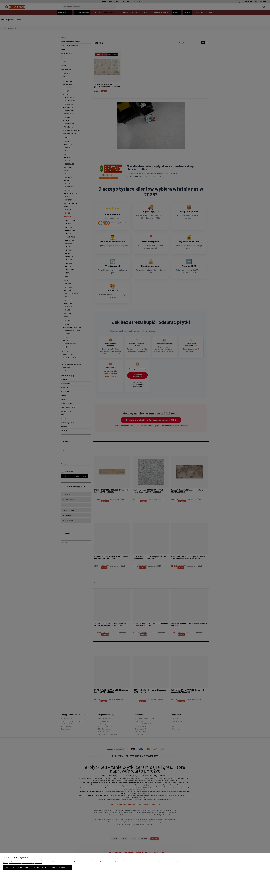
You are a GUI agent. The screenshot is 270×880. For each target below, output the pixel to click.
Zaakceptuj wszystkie (60, 867)
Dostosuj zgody (40, 867)
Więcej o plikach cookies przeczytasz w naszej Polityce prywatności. (22, 863)
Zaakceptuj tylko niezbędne (17, 867)
